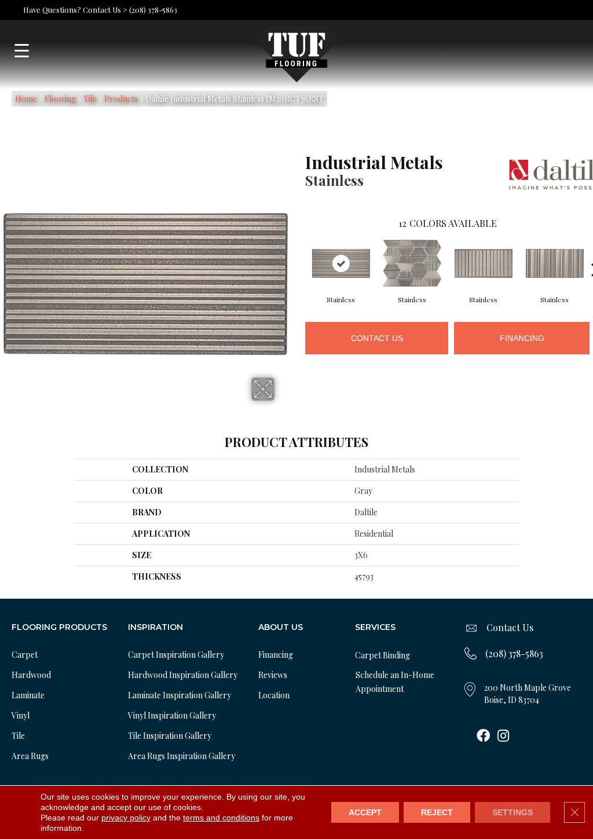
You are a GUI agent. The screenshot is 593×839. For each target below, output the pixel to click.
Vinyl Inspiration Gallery (172, 715)
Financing (522, 338)
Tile (90, 98)
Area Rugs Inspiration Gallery (181, 755)
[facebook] (483, 736)
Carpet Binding (382, 655)
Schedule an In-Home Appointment (395, 681)
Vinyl (21, 715)
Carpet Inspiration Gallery (176, 654)
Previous (299, 252)
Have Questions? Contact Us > (75, 9)
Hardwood (31, 674)
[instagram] (503, 736)
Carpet (25, 654)
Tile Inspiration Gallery (169, 735)
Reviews (272, 674)
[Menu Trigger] (22, 51)
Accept (365, 812)
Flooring (60, 98)
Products (121, 98)
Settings (512, 812)
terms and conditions (221, 817)
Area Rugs (30, 755)
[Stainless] (341, 263)
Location (274, 695)
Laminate (28, 695)
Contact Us (377, 338)
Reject (437, 812)
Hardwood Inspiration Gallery (182, 674)
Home (26, 98)
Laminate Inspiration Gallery (179, 695)
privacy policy (126, 817)
